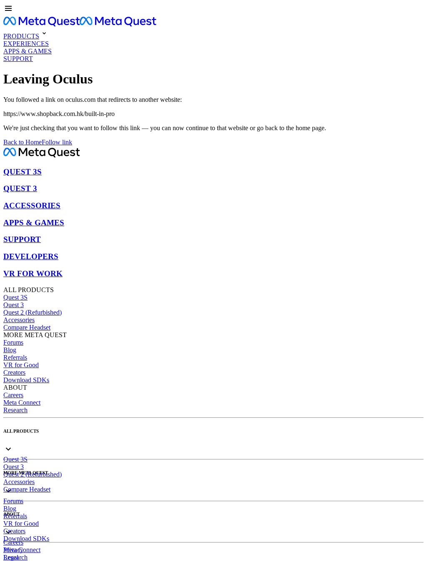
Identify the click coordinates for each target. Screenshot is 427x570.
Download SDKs (26, 379)
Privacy (13, 549)
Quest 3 (13, 304)
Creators (14, 372)
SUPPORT (22, 239)
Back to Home (22, 142)
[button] (213, 9)
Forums (13, 342)
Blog (9, 349)
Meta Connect (21, 402)
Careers (13, 394)
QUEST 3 (20, 188)
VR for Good (21, 364)
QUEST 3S (22, 171)
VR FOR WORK (33, 273)
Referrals (15, 357)
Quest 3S (15, 297)
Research (15, 410)
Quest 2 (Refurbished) (32, 312)
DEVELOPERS (30, 256)
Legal (10, 557)
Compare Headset (26, 327)
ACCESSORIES (31, 205)
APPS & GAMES (33, 222)
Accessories (19, 319)
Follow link (57, 142)
